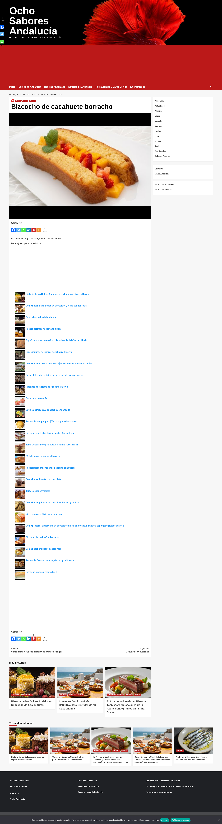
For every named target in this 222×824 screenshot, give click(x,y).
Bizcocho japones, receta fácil (41, 572)
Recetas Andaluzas (54, 87)
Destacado (15, 694)
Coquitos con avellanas (137, 650)
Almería (158, 111)
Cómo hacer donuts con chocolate (43, 479)
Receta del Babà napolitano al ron (43, 328)
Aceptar (164, 820)
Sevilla (157, 146)
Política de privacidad (164, 184)
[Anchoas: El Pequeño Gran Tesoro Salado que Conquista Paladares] (193, 740)
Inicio (12, 87)
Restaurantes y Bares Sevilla (111, 87)
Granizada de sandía (36, 398)
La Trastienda (137, 87)
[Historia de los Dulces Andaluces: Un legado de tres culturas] (32, 682)
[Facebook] (13, 228)
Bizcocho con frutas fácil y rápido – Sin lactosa (50, 433)
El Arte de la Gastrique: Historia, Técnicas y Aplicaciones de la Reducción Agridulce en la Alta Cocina (110, 759)
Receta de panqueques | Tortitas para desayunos (51, 421)
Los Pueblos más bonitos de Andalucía (163, 780)
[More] (38, 228)
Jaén (157, 136)
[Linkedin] (28, 228)
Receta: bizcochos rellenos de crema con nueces (51, 467)
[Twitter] (18, 228)
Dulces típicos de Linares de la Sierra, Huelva (49, 351)
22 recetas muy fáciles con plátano (44, 514)
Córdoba (158, 121)
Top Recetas (160, 151)
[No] (219, 820)
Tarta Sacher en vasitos (38, 490)
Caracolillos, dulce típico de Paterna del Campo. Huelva (54, 375)
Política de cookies (163, 189)
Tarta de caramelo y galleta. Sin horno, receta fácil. (52, 444)
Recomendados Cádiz (87, 780)
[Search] (211, 87)
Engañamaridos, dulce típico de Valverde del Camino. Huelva (57, 340)
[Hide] (1, 46)
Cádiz (157, 116)
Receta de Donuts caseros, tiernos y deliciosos (50, 560)
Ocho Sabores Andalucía (33, 21)
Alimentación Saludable (116, 694)
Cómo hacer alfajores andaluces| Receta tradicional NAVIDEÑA (59, 363)
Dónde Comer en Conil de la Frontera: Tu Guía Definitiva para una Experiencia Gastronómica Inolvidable (152, 759)
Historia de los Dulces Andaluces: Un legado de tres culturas (57, 294)
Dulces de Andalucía (29, 87)
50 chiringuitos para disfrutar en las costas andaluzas (170, 786)
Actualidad (160, 106)
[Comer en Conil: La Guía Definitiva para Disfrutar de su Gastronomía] (80, 682)
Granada (158, 126)
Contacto (159, 169)
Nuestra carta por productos (159, 792)
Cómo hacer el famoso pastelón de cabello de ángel (36, 650)
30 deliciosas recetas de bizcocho (43, 456)
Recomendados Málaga (88, 786)
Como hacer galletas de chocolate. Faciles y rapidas (53, 502)
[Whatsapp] (23, 228)
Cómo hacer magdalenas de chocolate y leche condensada (56, 305)
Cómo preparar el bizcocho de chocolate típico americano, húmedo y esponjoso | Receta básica (75, 525)
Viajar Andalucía (162, 174)
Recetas (32, 101)
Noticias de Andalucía (80, 87)
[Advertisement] (111, 64)
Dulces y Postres (21, 101)
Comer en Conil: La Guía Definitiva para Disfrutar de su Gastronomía (77, 705)
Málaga (158, 141)
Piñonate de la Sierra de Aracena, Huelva (47, 386)
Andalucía (63, 694)
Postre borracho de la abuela (41, 317)
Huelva (158, 131)
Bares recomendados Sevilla (90, 792)
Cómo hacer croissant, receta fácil (43, 548)
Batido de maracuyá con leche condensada (48, 409)
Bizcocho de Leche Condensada (42, 537)
